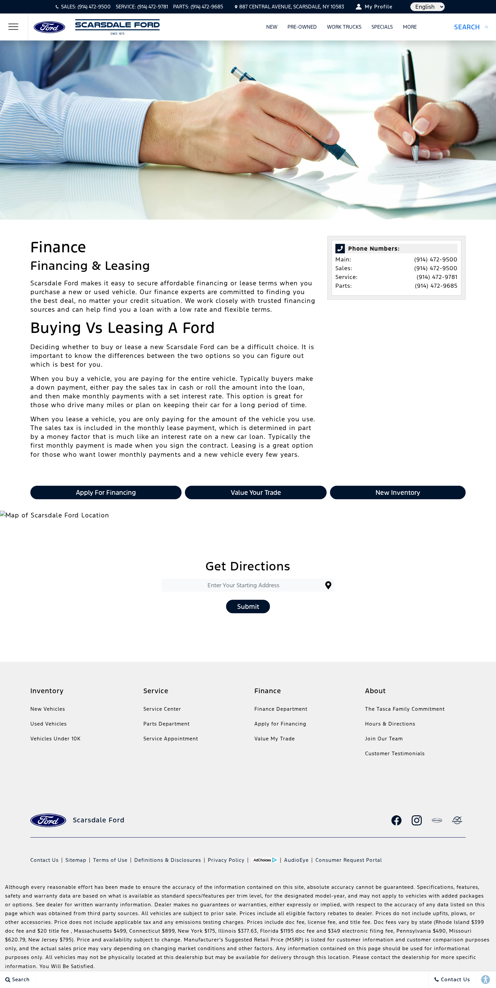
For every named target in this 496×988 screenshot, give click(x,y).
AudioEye (296, 860)
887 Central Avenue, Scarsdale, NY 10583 (291, 6)
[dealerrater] (457, 820)
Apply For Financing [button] (106, 492)
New (271, 27)
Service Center (162, 709)
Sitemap (75, 860)
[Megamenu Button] (13, 26)
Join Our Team (384, 738)
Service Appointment (170, 738)
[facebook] (396, 820)
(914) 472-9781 (437, 277)
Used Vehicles (48, 724)
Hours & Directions (390, 724)
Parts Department (166, 724)
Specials (382, 27)
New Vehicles (47, 709)
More (410, 28)
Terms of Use (110, 860)
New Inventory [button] (398, 492)
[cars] (437, 820)
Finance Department (280, 709)
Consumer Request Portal (348, 860)
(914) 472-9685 (436, 285)
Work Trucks (344, 27)
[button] (471, 26)
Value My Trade (274, 738)
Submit (248, 606)
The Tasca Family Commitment (405, 709)
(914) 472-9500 (436, 259)
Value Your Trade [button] (256, 492)
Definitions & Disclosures (167, 860)
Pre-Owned (302, 27)
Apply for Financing (280, 724)
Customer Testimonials (395, 753)
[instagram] (416, 820)
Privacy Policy (226, 860)
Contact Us (44, 860)
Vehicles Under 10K (55, 738)
